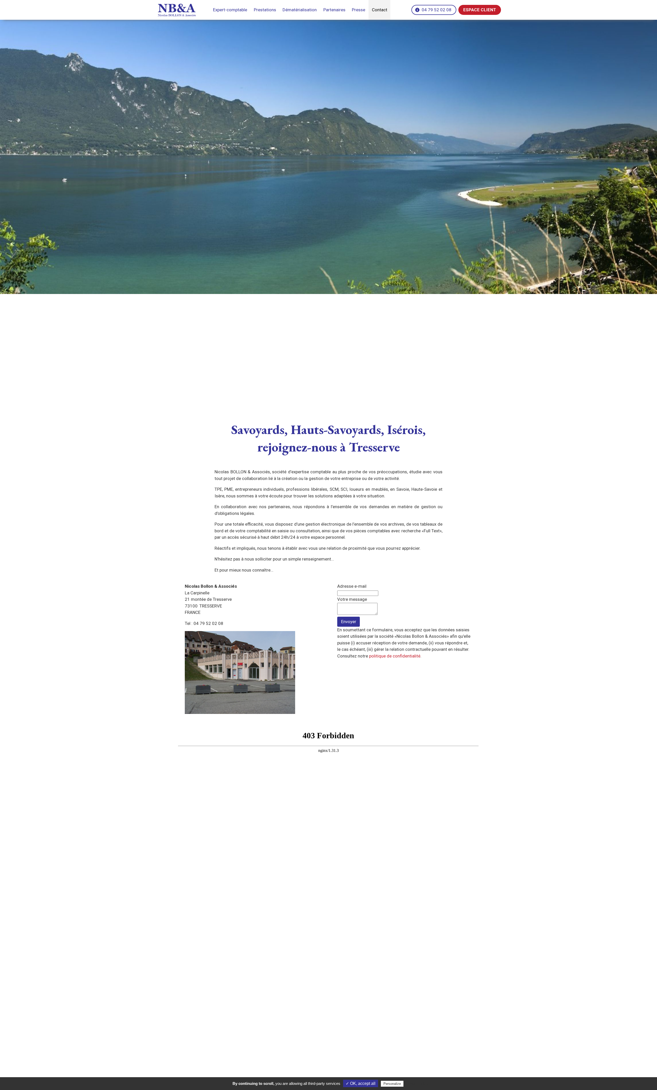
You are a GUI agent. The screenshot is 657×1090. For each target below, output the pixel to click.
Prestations (265, 9)
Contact (379, 9)
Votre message (352, 599)
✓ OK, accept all (360, 1083)
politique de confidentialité (394, 656)
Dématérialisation (300, 9)
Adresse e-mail (351, 586)
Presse (358, 9)
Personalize (392, 1084)
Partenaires (334, 9)
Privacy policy (417, 1084)
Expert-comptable (230, 9)
